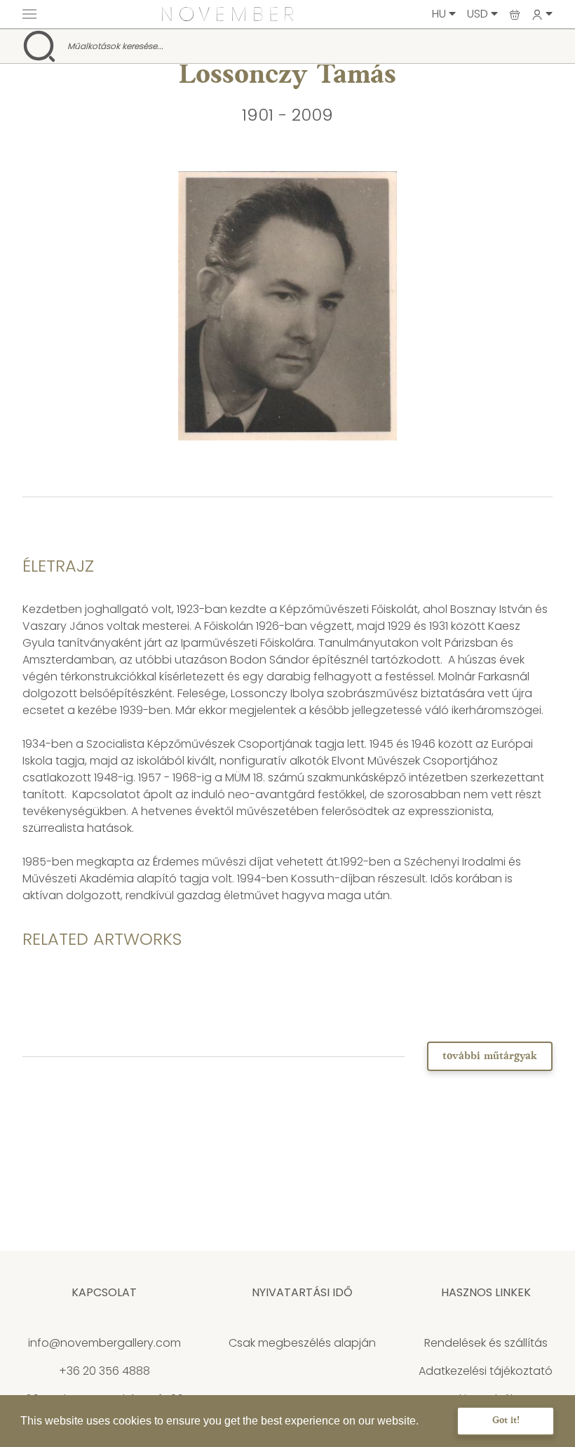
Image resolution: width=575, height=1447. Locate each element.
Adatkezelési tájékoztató (486, 1371)
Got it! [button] (506, 1420)
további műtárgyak (489, 1056)
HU (440, 14)
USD (479, 14)
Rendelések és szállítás (486, 1343)
